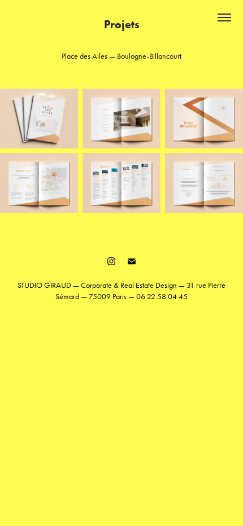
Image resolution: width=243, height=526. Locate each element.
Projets (122, 24)
